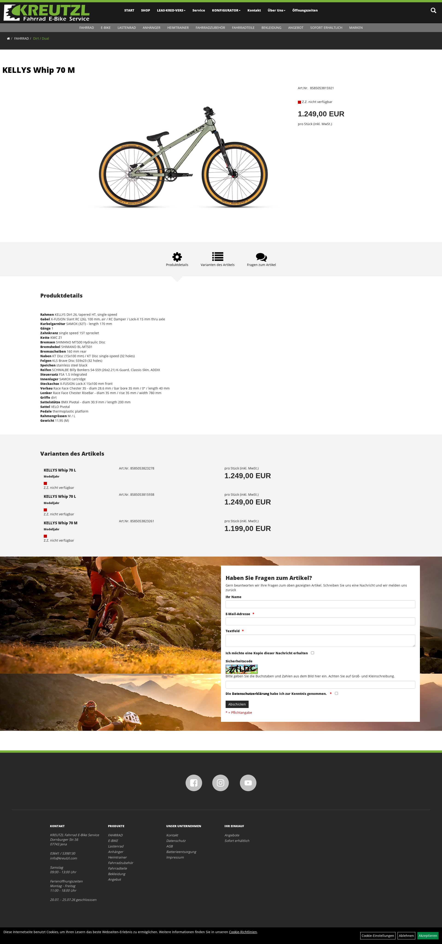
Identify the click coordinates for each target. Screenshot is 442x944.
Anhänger (151, 27)
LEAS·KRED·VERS (170, 10)
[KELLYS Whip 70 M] (184, 157)
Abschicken (237, 704)
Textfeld (233, 631)
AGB (169, 846)
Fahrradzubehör (210, 27)
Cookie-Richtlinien (243, 932)
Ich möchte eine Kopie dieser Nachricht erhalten (267, 653)
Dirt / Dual (41, 38)
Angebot (295, 27)
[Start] (8, 38)
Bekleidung (271, 27)
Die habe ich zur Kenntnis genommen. (277, 693)
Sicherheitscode (239, 661)
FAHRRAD (86, 27)
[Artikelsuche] (433, 11)
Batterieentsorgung (181, 852)
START (129, 10)
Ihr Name (233, 597)
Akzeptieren (428, 935)
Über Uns (275, 10)
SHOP (145, 10)
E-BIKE (106, 27)
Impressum (175, 857)
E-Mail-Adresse (238, 614)
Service (198, 10)
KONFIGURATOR (225, 10)
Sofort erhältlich (326, 27)
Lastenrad (127, 27)
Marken (356, 27)
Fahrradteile (243, 27)
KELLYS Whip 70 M (38, 70)
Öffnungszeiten (305, 10)
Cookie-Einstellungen (378, 935)
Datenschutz (176, 840)
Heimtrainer (178, 27)
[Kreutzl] (46, 13)
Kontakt (254, 10)
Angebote (231, 835)
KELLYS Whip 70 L (60, 470)
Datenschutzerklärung (250, 693)
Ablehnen (406, 935)
